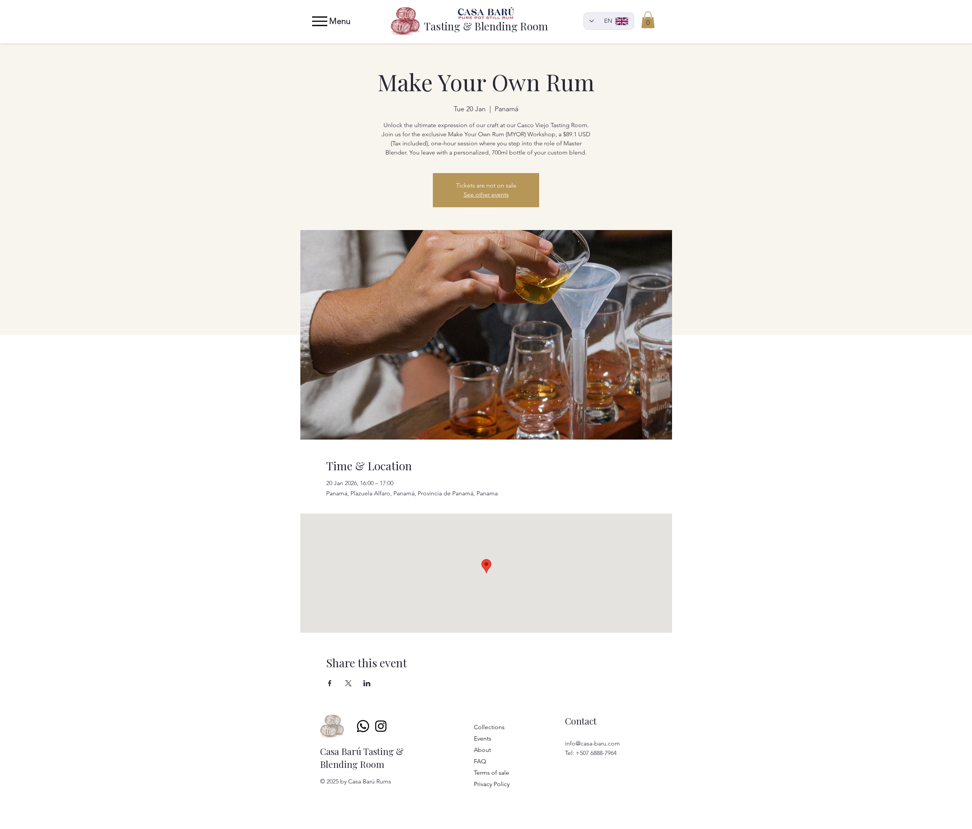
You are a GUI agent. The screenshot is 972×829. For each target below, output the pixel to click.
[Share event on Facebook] (329, 683)
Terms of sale (486, 772)
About (482, 749)
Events (482, 738)
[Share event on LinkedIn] (367, 683)
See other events (486, 194)
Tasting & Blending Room (486, 26)
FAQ (480, 761)
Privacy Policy (486, 784)
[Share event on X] (348, 683)
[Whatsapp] (363, 726)
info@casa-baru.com (592, 743)
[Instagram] (380, 726)
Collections (486, 727)
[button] (648, 19)
